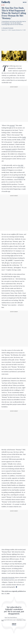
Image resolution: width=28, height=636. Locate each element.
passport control (11, 149)
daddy (24, 137)
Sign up (14, 624)
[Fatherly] (6, 2)
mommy (12, 125)
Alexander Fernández (8, 577)
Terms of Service (19, 619)
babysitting (20, 177)
